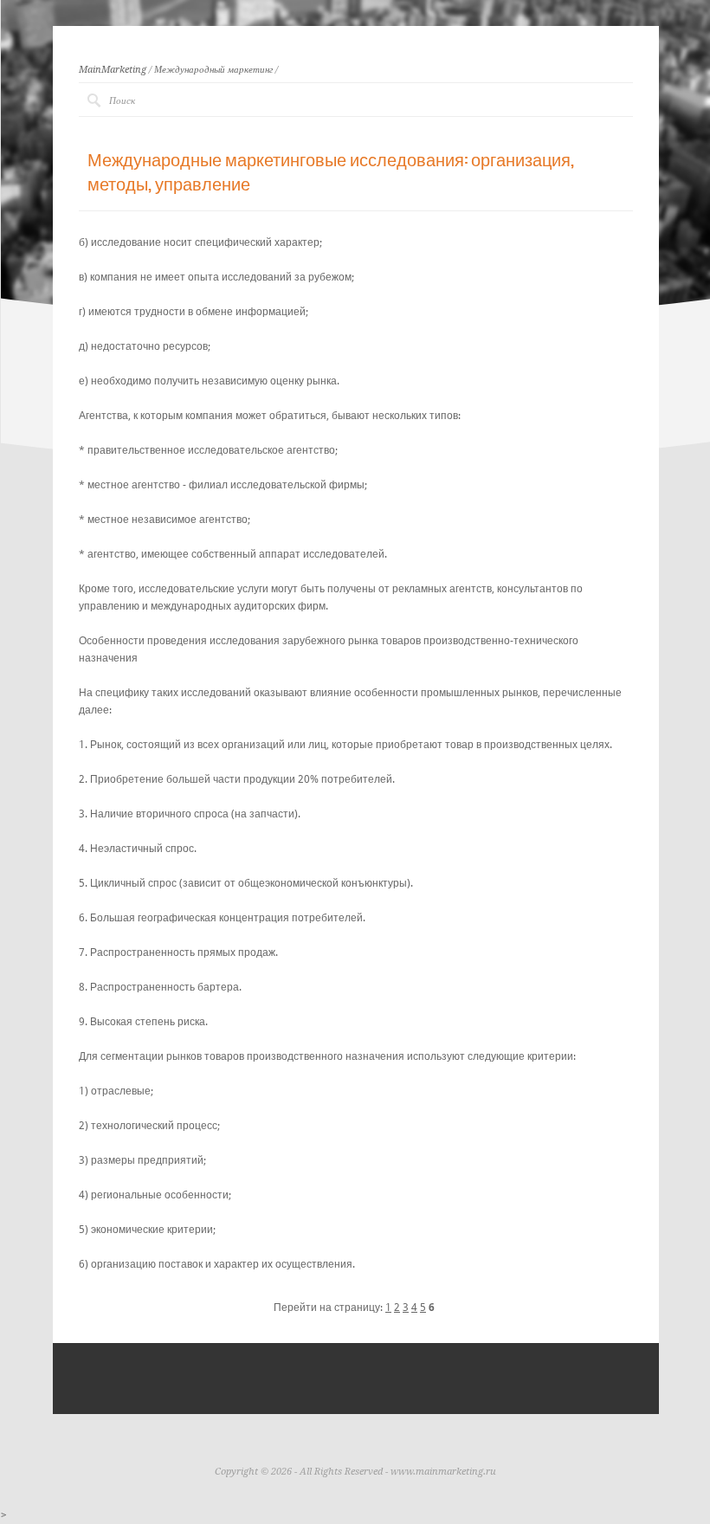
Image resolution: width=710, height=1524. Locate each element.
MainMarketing (112, 69)
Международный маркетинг (213, 69)
